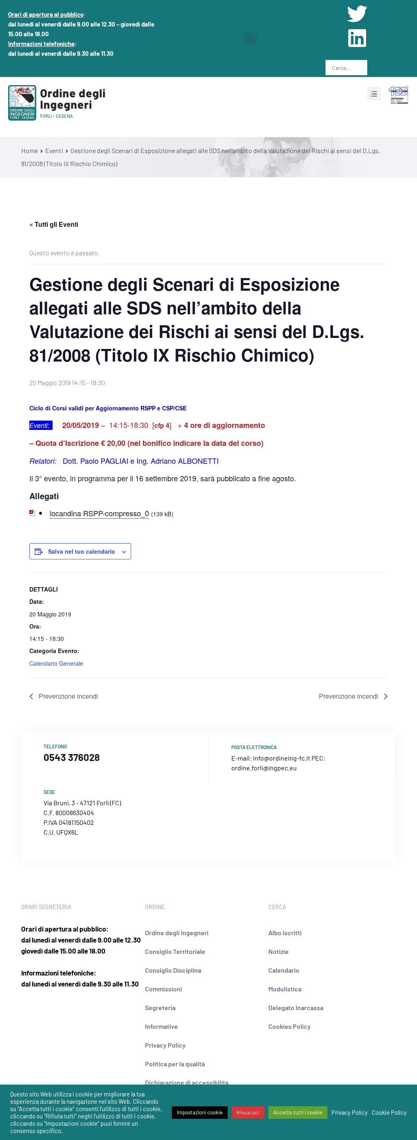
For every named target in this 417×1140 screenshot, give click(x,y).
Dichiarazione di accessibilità (186, 1082)
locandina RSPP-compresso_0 (99, 513)
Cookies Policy (289, 1026)
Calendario (283, 970)
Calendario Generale (56, 663)
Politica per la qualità (175, 1064)
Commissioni (163, 989)
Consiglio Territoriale (175, 951)
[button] (250, 38)
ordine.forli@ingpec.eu (264, 768)
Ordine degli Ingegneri (176, 932)
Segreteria (160, 1007)
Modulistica (284, 989)
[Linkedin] (357, 38)
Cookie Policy (389, 1112)
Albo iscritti (285, 932)
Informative (161, 1026)
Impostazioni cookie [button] (200, 1112)
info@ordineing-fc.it (281, 758)
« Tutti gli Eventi (53, 224)
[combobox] (346, 67)
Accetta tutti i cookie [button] (298, 1112)
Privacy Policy (165, 1045)
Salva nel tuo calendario (81, 551)
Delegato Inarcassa (295, 1007)
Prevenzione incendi (67, 696)
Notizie (278, 951)
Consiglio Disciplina (173, 970)
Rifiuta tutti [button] (248, 1112)
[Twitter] (357, 14)
